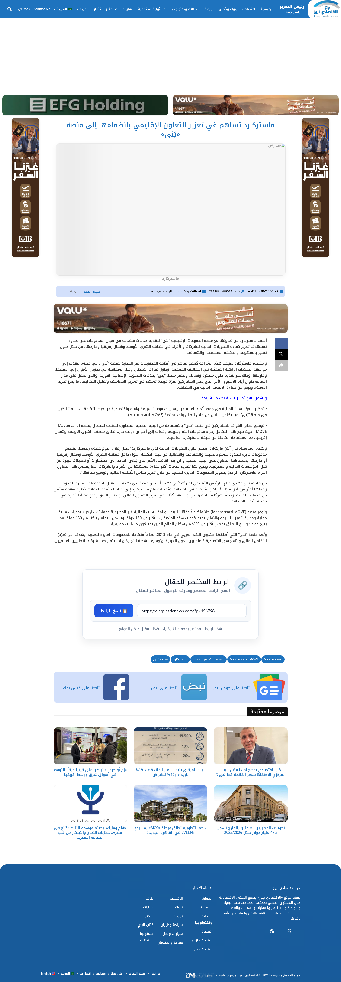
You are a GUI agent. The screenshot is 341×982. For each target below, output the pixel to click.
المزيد (84, 9)
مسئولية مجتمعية (152, 9)
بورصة (209, 9)
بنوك (154, 291)
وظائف (101, 973)
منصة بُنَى (160, 659)
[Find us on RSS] (272, 931)
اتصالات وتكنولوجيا (185, 9)
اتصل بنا (85, 973)
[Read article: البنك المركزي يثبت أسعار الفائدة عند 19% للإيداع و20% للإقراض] (170, 745)
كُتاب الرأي (146, 925)
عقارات (128, 9)
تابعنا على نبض (164, 688)
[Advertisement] (170, 53)
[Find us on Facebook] (298, 931)
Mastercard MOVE (244, 659)
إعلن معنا (117, 973)
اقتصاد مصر (203, 949)
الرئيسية (266, 9)
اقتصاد (250, 9)
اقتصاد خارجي (201, 940)
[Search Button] (9, 9)
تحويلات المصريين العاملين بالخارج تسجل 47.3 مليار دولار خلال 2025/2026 (251, 830)
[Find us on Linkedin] (281, 931)
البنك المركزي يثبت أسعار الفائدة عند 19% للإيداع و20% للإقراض (170, 772)
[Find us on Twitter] (289, 931)
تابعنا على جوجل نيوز (231, 688)
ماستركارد (180, 659)
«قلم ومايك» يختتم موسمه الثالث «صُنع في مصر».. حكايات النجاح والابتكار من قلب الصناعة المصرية (90, 832)
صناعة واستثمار (106, 9)
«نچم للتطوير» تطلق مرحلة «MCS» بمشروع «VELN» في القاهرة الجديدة (170, 830)
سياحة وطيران (172, 925)
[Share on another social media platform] (281, 365)
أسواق (207, 898)
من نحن (156, 973)
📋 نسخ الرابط (113, 610)
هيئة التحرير (137, 973)
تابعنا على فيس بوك (81, 688)
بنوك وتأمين (228, 9)
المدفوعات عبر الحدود (208, 659)
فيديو (149, 916)
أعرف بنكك (204, 907)
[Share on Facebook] (281, 343)
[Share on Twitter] (281, 354)
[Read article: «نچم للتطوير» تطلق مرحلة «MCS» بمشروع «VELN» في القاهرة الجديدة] (170, 803)
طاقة (149, 898)
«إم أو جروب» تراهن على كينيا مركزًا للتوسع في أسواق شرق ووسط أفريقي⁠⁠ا (90, 772)
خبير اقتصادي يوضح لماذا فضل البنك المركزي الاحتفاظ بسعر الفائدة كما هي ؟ (251, 772)
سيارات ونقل (173, 933)
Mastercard (273, 659)
